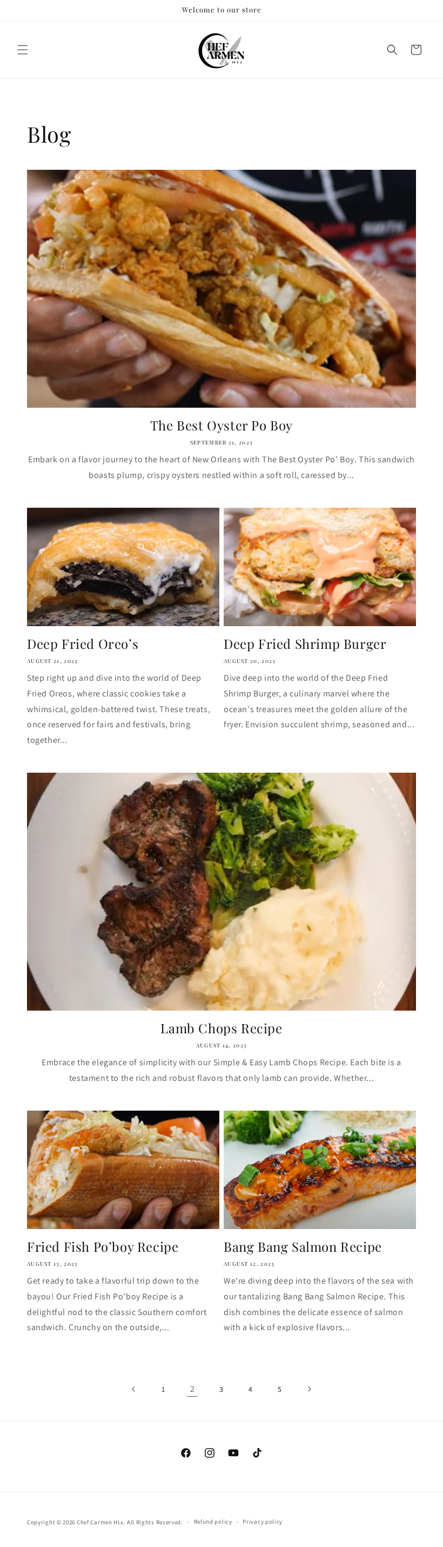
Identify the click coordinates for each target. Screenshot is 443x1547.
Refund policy (213, 1521)
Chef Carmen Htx (100, 1522)
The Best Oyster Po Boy (221, 425)
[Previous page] (134, 1389)
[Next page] (309, 1389)
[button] (23, 50)
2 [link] (192, 1389)
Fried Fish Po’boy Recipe (102, 1246)
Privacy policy (263, 1521)
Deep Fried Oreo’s (82, 643)
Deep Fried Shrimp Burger (305, 643)
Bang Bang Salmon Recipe (303, 1246)
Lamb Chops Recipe (221, 1028)
